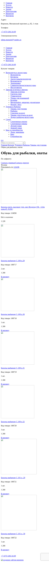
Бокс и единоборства (14, 130)
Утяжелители (15, 96)
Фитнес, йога (15, 105)
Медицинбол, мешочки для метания (25, 102)
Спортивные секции (18, 122)
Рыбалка (13, 111)
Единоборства (16, 136)
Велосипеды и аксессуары (16, 73)
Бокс (12, 134)
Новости (9, 7)
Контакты (10, 16)
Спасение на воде (17, 113)
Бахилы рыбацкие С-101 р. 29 (13, 478)
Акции (8, 9)
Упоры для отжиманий (19, 98)
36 (18, 167)
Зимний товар (16, 128)
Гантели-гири (16, 94)
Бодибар (13, 100)
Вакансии (10, 14)
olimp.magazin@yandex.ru (11, 40)
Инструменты (16, 88)
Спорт (8, 119)
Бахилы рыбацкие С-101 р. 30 (13, 534)
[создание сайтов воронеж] (12, 560)
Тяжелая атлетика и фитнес (17, 90)
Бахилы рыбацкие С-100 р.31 (13, 368)
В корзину (5, 277)
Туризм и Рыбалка (13, 107)
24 (16, 167)
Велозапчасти (16, 81)
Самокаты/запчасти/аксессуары (23, 85)
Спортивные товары (18, 124)
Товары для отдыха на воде (21, 115)
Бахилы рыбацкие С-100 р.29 (13, 261)
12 (14, 167)
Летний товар (16, 126)
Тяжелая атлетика (17, 92)
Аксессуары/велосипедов (20, 79)
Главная (9, 3)
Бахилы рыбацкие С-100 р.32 (13, 422)
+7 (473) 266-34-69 (8, 32)
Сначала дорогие (22, 163)
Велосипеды (15, 75)
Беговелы (14, 77)
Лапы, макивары (17, 132)
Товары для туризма (18, 109)
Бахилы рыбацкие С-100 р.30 (13, 314)
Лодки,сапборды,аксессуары (22, 117)
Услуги (8, 5)
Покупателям (11, 11)
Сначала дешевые (8, 163)
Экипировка (15, 83)
